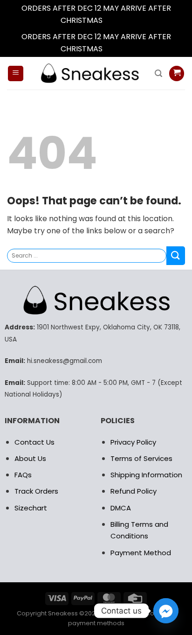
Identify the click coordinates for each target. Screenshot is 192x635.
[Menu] (15, 73)
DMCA (120, 508)
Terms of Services (141, 458)
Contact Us (34, 442)
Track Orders (36, 491)
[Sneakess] (89, 73)
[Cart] (176, 73)
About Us (30, 458)
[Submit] (175, 255)
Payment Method (140, 553)
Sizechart (30, 508)
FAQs (23, 475)
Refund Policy (133, 491)
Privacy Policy (133, 442)
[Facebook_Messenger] (165, 610)
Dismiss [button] (117, 20)
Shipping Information (146, 475)
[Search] (158, 73)
